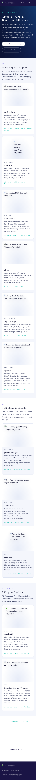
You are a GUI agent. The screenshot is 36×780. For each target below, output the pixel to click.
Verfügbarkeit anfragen (13, 44)
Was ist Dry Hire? (11, 50)
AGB (22, 770)
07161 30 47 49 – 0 (18, 749)
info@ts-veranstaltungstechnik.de (18, 754)
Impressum (5, 770)
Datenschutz (15, 770)
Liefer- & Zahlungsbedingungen (12, 774)
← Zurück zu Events (24, 2)
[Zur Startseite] (9, 3)
